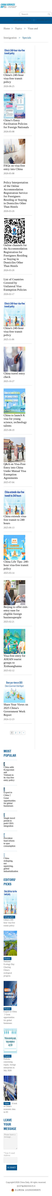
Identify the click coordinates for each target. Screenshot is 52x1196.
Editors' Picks (10, 882)
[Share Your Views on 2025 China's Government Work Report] (14, 690)
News (38, 25)
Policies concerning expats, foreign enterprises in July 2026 (10, 1065)
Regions (42, 32)
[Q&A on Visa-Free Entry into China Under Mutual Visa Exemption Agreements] (14, 450)
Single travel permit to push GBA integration (9, 822)
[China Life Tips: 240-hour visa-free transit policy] (14, 547)
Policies (22, 25)
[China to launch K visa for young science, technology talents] (14, 401)
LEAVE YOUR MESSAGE (10, 1124)
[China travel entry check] (14, 359)
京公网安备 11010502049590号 (28, 1190)
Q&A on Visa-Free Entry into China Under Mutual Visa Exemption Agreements (15, 470)
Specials (9, 32)
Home (7, 25)
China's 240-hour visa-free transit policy (14, 78)
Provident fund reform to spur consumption (9, 842)
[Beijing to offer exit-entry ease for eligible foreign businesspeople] (14, 592)
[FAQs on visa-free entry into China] (14, 151)
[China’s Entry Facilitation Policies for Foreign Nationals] (14, 106)
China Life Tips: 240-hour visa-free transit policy (16, 565)
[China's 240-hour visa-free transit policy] (14, 60)
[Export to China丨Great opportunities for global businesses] (10, 993)
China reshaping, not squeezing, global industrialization (9, 864)
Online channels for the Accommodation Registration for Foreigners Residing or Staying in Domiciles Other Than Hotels (15, 255)
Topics (25, 32)
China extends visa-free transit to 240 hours (15, 520)
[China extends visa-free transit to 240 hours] (14, 502)
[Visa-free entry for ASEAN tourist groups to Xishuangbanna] (14, 641)
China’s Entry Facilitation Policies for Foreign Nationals (16, 124)
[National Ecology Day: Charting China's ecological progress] (10, 943)
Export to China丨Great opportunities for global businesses (9, 799)
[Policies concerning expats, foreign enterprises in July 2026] (10, 1041)
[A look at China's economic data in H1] (10, 1088)
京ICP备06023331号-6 (26, 1186)
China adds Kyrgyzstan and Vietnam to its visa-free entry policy (9, 773)
